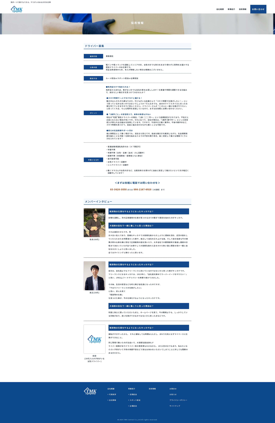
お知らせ (173, 394)
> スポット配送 (134, 400)
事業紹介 (231, 9)
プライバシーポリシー (178, 400)
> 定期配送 (132, 394)
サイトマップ (175, 406)
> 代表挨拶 (111, 394)
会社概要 (220, 9)
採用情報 (243, 9)
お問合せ (173, 389)
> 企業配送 (132, 406)
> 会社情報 (111, 400)
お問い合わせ (258, 9)
